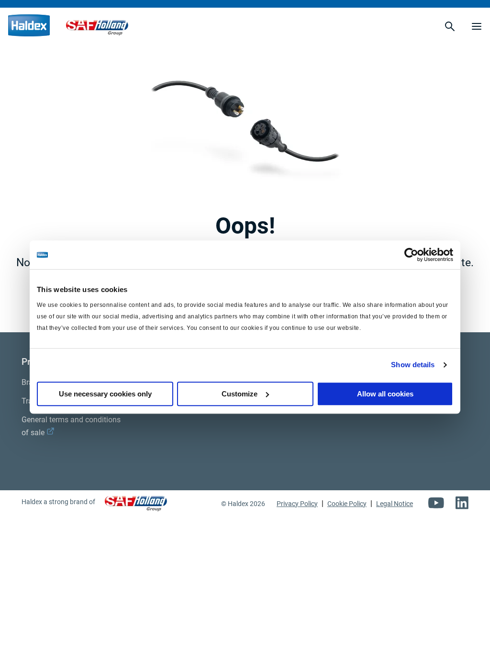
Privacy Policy (297, 503)
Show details (412, 365)
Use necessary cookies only (105, 394)
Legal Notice (394, 503)
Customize (239, 394)
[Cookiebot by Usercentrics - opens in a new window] (411, 255)
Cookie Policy (347, 503)
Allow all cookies (385, 394)
